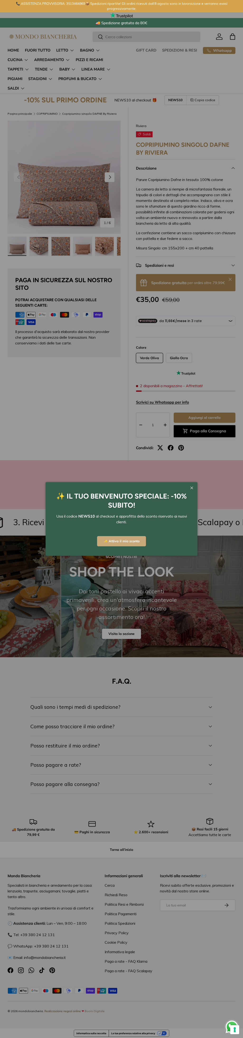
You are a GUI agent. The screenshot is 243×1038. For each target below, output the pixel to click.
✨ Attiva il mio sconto (121, 541)
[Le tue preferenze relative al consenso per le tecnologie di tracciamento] (234, 1029)
